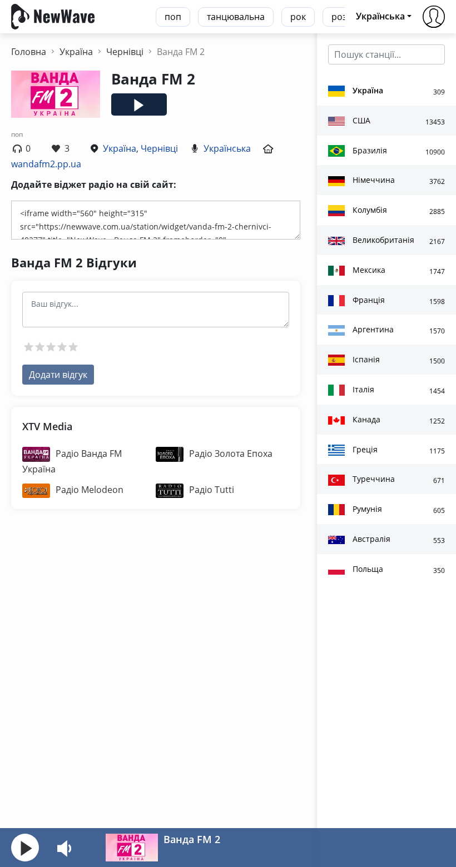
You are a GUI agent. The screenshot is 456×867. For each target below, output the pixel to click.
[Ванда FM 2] (132, 846)
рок (298, 17)
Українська (227, 148)
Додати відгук (58, 374)
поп (173, 17)
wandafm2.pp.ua (46, 164)
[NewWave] (53, 15)
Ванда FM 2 (191, 839)
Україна (119, 148)
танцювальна (236, 17)
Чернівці (159, 148)
